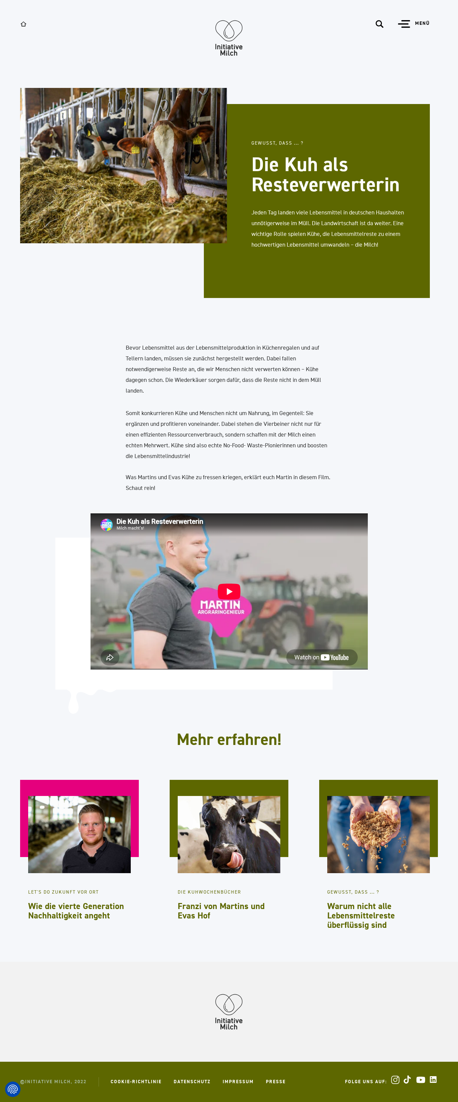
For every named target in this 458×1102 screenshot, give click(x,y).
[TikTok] (408, 1079)
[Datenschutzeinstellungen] (12, 1089)
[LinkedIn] (433, 1079)
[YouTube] (420, 1079)
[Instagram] (395, 1079)
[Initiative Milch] (229, 38)
